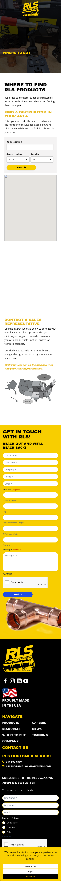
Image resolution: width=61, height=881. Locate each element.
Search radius (14, 154)
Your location (14, 141)
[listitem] (35, 399)
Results (34, 154)
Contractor (12, 822)
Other (10, 832)
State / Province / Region (14, 522)
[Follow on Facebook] (5, 682)
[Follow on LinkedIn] (19, 682)
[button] (56, 7)
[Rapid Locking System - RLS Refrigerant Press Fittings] (30, 9)
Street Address (9, 500)
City (4, 511)
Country (6, 545)
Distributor (12, 827)
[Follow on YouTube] (25, 682)
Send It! (17, 594)
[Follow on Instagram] (12, 682)
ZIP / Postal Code (10, 534)
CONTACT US (15, 748)
